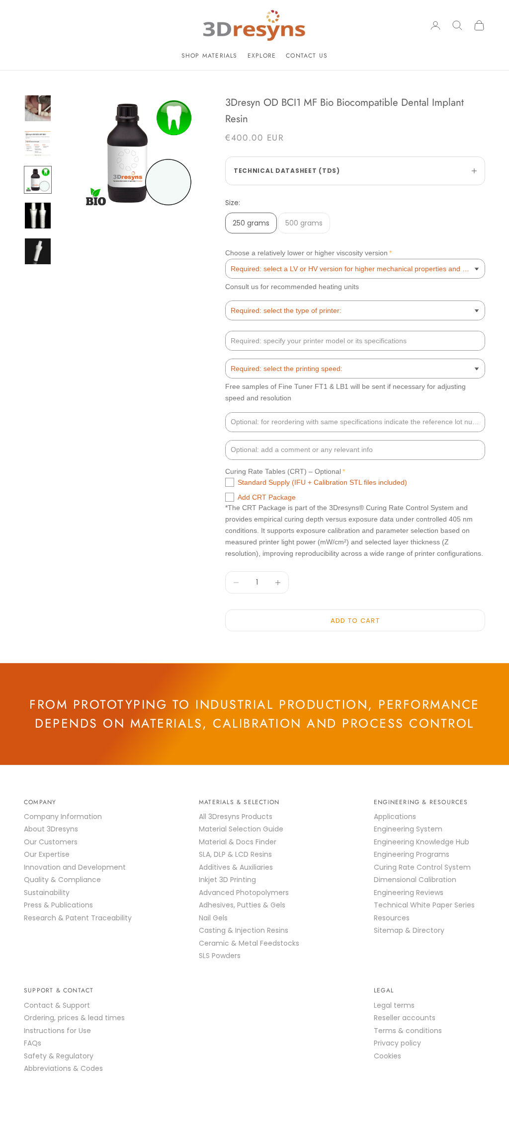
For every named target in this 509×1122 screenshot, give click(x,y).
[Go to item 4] (38, 215)
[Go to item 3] (38, 180)
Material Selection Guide (241, 829)
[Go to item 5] (38, 251)
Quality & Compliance (62, 880)
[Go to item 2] (38, 144)
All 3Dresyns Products (235, 817)
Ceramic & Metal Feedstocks (249, 943)
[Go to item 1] (38, 108)
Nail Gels (213, 918)
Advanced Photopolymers (244, 893)
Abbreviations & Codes (63, 1068)
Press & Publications (58, 905)
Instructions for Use (57, 1031)
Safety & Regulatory (58, 1056)
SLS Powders (220, 956)
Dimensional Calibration (415, 880)
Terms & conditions (408, 1031)
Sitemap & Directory (409, 930)
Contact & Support (57, 1005)
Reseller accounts (404, 1018)
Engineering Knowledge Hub (421, 842)
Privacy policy (397, 1043)
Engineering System (408, 829)
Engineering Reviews (408, 893)
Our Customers (51, 842)
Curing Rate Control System (422, 867)
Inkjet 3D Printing (227, 880)
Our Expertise (47, 854)
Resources (392, 918)
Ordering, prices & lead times (74, 1018)
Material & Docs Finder (237, 842)
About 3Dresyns (51, 829)
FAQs (32, 1043)
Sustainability (47, 893)
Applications (395, 817)
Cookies (387, 1056)
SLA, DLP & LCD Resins (235, 854)
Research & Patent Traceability (78, 918)
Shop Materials (209, 55)
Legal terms (394, 1005)
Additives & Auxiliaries (236, 867)
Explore (262, 55)
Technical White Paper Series (424, 905)
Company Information (63, 817)
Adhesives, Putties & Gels (242, 905)
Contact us (307, 55)
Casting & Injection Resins (243, 930)
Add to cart (355, 620)
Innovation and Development (75, 867)
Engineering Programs (411, 854)
